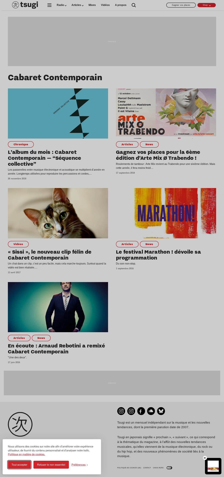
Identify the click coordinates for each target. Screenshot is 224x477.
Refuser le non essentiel (51, 464)
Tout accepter (19, 464)
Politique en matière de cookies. (26, 454)
